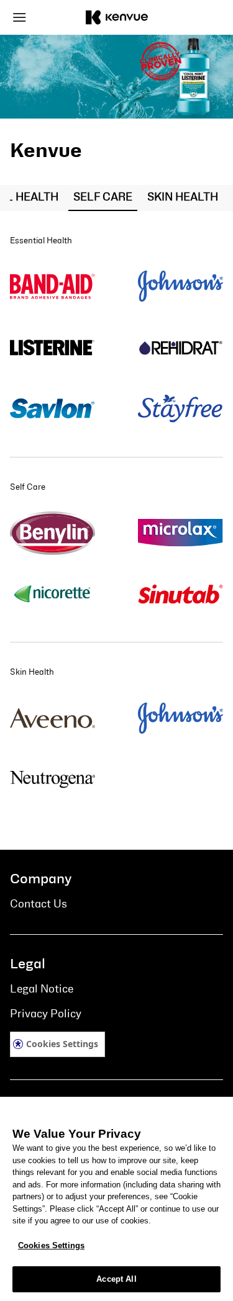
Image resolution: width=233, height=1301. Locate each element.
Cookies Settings (62, 1044)
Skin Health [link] (182, 197)
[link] (52, 286)
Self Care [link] (102, 197)
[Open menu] (36, 17)
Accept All (116, 1279)
